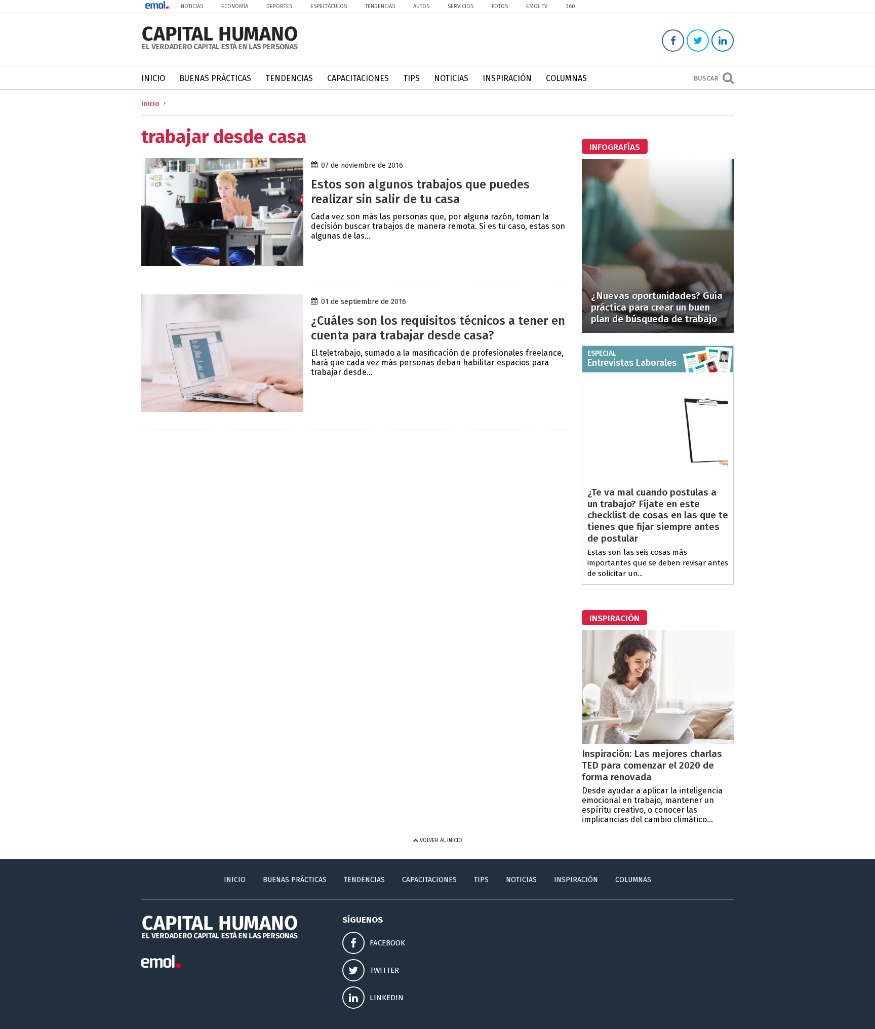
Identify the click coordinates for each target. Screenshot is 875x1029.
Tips (411, 78)
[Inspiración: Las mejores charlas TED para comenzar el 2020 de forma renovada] (658, 741)
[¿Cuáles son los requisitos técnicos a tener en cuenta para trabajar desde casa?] (222, 409)
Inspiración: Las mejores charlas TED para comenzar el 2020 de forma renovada (652, 765)
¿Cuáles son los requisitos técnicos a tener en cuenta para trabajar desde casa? (438, 328)
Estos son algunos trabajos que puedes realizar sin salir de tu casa (420, 191)
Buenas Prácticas (215, 78)
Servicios (460, 6)
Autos (421, 6)
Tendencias (380, 6)
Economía (234, 6)
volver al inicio (440, 840)
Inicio (153, 78)
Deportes (279, 6)
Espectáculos (328, 6)
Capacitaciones (358, 78)
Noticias (192, 6)
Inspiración (507, 78)
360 (570, 6)
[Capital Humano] (219, 48)
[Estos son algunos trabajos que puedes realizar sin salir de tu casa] (222, 263)
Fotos (500, 6)
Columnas (566, 78)
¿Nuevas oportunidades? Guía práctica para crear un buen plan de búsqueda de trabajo (657, 307)
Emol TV (536, 6)
